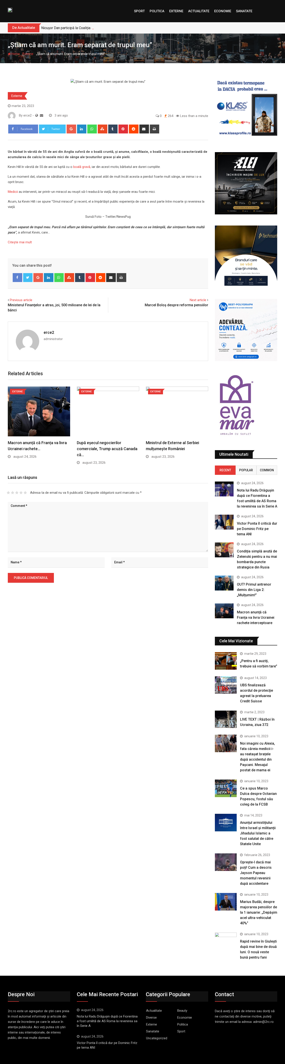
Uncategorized (156, 1038)
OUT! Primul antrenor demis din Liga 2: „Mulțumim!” (254, 589)
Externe (176, 11)
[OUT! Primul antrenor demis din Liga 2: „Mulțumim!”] (224, 583)
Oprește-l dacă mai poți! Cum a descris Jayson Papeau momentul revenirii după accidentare (256, 873)
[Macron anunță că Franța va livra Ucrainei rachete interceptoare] (224, 610)
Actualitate (198, 11)
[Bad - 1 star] (8, 492)
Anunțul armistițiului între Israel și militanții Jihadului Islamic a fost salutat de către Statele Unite (258, 833)
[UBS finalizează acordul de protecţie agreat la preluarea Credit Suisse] (226, 685)
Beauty (182, 1011)
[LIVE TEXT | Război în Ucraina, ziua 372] (226, 719)
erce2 (49, 332)
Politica (157, 11)
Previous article (21, 300)
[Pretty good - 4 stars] (21, 492)
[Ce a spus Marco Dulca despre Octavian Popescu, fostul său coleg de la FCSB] (226, 788)
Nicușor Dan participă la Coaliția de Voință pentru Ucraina (85, 28)
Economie (222, 11)
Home (15, 54)
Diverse (151, 1018)
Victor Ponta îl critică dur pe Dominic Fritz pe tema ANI (257, 528)
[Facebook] (17, 277)
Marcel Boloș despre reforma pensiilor (176, 305)
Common (267, 470)
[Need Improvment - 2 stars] (12, 492)
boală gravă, (81, 167)
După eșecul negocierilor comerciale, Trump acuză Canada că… (107, 448)
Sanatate (244, 11)
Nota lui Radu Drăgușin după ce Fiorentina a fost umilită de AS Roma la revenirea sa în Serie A (107, 1021)
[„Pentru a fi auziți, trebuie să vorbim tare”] (226, 660)
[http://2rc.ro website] (37, 115)
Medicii (13, 192)
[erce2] (41, 115)
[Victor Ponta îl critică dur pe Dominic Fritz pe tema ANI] (224, 522)
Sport (139, 11)
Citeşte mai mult (20, 242)
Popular (246, 470)
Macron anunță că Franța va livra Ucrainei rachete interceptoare (255, 617)
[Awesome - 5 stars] (25, 492)
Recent (225, 470)
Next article (198, 300)
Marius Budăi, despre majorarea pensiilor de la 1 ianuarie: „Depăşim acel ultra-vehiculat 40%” (258, 912)
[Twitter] (28, 277)
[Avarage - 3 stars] (17, 492)
